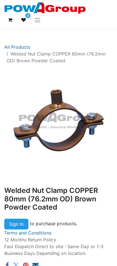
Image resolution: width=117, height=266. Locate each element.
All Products (17, 47)
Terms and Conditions (27, 233)
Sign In (16, 224)
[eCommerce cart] (10, 19)
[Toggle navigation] (37, 20)
